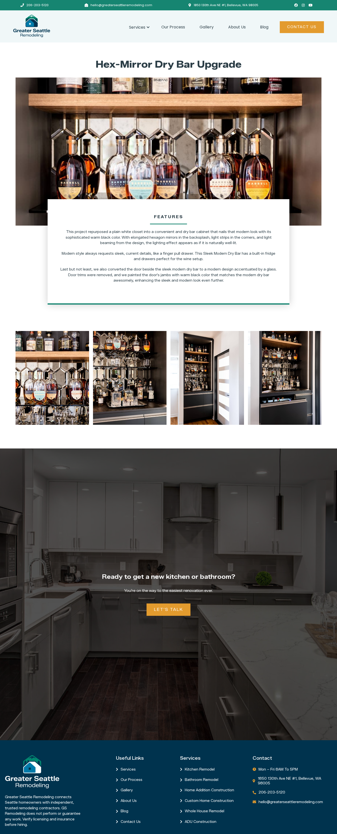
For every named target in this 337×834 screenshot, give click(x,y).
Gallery (207, 27)
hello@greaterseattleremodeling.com (121, 5)
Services (128, 769)
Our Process (173, 27)
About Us (237, 27)
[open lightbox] (52, 378)
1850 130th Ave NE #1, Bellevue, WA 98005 (226, 5)
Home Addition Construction (209, 790)
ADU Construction (200, 822)
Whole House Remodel (204, 811)
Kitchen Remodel (200, 769)
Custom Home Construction (209, 801)
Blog (264, 27)
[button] (138, 26)
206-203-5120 (37, 5)
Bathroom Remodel (201, 780)
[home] (67, 25)
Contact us (131, 822)
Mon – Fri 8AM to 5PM (278, 769)
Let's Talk (168, 609)
